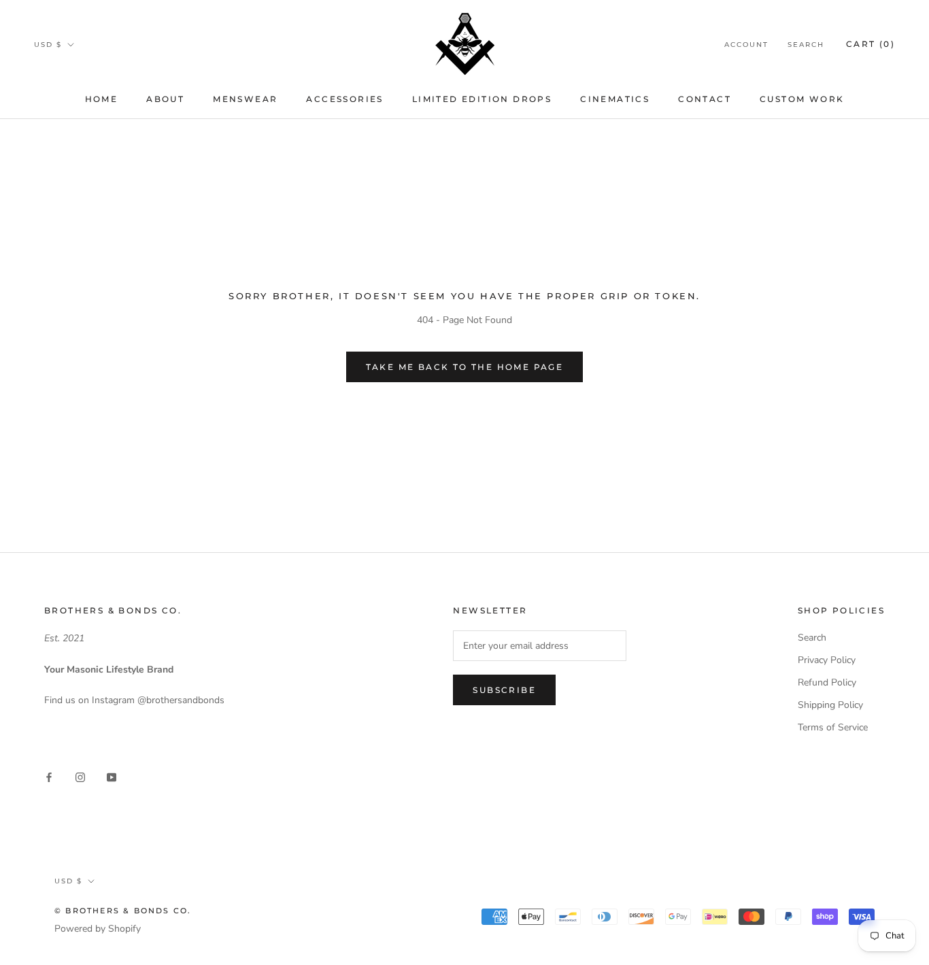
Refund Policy (827, 682)
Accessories (344, 99)
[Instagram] (80, 776)
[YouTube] (111, 776)
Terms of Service (833, 727)
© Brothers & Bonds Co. (122, 910)
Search (806, 44)
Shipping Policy (830, 704)
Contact (704, 99)
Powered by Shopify (97, 928)
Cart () (870, 44)
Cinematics (614, 99)
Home (101, 99)
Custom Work (802, 99)
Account (746, 44)
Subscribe (504, 690)
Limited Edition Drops (482, 99)
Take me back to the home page (465, 367)
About (165, 99)
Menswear (245, 99)
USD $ (48, 44)
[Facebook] (49, 776)
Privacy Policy (827, 660)
